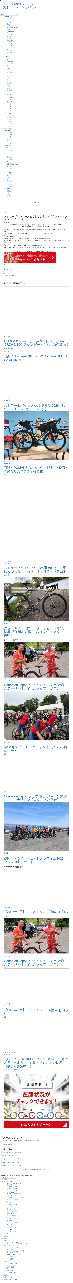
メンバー (6, 1240)
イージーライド (9, 109)
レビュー (6, 1235)
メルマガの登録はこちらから (10, 1144)
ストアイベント (9, 98)
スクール (9, 101)
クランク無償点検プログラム (15, 1251)
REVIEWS (8, 114)
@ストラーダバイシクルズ (15, 1152)
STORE (7, 188)
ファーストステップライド (9, 47)
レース (9, 112)
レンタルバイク (11, 1263)
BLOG (8, 116)
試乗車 (9, 69)
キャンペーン (7, 1181)
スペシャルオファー (9, 72)
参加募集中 (10, 1220)
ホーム (5, 1179)
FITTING (8, 128)
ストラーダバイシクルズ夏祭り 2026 (14, 1184)
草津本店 (9, 190)
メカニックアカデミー (9, 52)
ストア (5, 1269)
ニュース (6, 1201)
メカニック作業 (11, 1265)
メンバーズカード (9, 148)
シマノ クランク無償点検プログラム (9, 157)
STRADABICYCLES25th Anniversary (12, 1187)
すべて (9, 58)
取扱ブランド (11, 1258)
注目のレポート (9, 95)
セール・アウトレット (9, 77)
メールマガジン (9, 178)
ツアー (9, 106)
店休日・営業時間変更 (9, 83)
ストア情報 (10, 1206)
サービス (6, 1245)
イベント (6, 1217)
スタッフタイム (9, 120)
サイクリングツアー (12, 1253)
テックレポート (9, 124)
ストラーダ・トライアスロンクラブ (9, 140)
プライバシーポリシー (47, 1169)
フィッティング (8, 1238)
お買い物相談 (11, 1267)
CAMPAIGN (8, 17)
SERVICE (8, 145)
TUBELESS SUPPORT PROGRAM (10, 41)
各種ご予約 (7, 1261)
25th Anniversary (10, 60)
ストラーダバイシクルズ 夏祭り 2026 (9, 22)
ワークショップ (9, 104)
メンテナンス (11, 1249)
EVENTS (8, 87)
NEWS (8, 56)
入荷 (8, 67)
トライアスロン (9, 185)
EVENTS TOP (10, 276)
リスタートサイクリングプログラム (9, 35)
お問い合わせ (37, 1169)
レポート (9, 127)
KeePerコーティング (9, 173)
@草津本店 (11, 1155)
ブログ (5, 1236)
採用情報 (30, 1169)
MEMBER (8, 130)
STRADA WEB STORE (9, 193)
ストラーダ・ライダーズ (9, 134)
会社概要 (25, 1169)
